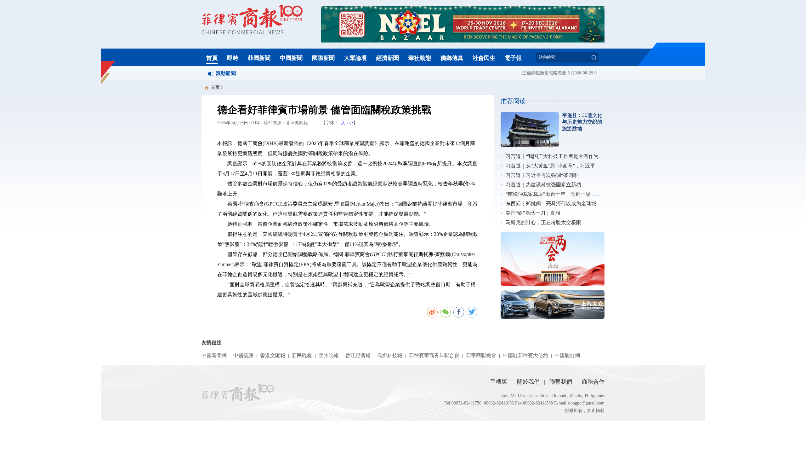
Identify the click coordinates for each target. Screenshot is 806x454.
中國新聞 (291, 58)
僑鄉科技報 (389, 355)
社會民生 (484, 58)
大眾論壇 (355, 58)
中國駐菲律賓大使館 (525, 355)
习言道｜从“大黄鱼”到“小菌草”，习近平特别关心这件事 (568, 165)
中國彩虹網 (567, 355)
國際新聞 (323, 58)
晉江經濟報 (358, 355)
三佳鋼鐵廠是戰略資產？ (542, 73)
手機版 (498, 382)
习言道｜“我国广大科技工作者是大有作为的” (556, 156)
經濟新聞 (387, 58)
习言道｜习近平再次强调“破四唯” (543, 175)
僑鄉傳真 (451, 58)
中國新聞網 (214, 355)
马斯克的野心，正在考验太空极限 (543, 222)
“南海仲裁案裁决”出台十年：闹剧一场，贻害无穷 (561, 194)
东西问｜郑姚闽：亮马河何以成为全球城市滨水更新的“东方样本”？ (581, 203)
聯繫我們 (560, 382)
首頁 (212, 58)
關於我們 (528, 382)
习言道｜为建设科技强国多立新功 (543, 184)
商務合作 (593, 382)
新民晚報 (302, 355)
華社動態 (419, 58)
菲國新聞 (259, 58)
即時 (232, 58)
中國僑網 (243, 355)
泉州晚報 (329, 355)
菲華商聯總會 (481, 355)
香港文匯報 (272, 355)
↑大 (342, 122)
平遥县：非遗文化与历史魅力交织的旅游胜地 (582, 122)
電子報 (513, 58)
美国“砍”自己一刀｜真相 (533, 213)
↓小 (350, 122)
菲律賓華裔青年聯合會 (434, 355)
